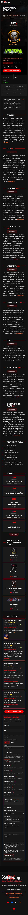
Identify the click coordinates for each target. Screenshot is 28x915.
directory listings (18, 884)
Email (5, 730)
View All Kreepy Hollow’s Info (12, 70)
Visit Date (6, 745)
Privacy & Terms (5, 892)
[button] (14, 909)
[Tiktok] (16, 902)
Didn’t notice (19, 767)
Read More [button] (7, 658)
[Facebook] (12, 902)
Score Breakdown (12, 152)
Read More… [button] (6, 142)
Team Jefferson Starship (14, 15)
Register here (7, 758)
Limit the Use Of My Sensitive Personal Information (14, 895)
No (13, 742)
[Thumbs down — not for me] (20, 93)
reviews (12, 884)
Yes (7, 742)
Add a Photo (7, 816)
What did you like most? (10, 823)
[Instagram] (20, 902)
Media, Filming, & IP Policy (21, 892)
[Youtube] (8, 902)
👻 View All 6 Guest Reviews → (14, 711)
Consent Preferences (12, 892)
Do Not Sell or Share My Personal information (14, 893)
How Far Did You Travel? (10, 810)
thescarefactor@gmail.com (14, 897)
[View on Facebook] (8, 66)
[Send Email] (12, 66)
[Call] (16, 66)
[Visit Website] (4, 66)
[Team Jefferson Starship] (4, 13)
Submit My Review (8, 855)
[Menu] (25, 2)
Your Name (7, 725)
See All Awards (14, 534)
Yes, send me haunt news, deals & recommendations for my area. (14, 851)
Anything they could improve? (11, 834)
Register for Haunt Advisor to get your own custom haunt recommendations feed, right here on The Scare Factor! (14, 846)
